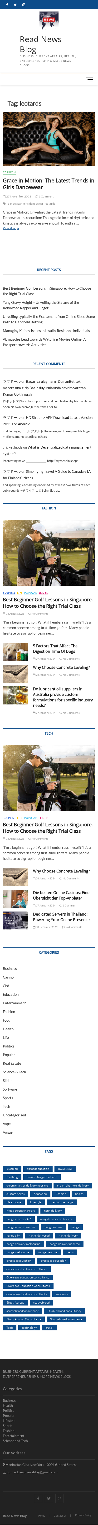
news (70, 1252)
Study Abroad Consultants (23, 1319)
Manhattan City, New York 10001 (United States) (41, 1465)
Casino (8, 977)
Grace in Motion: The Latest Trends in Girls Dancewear (48, 184)
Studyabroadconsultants (66, 1319)
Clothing (12, 1177)
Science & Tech (14, 1072)
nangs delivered (39, 1235)
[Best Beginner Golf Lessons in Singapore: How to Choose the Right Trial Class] (49, 553)
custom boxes (15, 1194)
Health (8, 1029)
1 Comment (46, 196)
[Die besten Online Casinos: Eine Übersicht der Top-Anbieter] (15, 899)
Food (6, 1020)
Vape (7, 1123)
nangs (75, 1227)
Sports (8, 1098)
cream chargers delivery (73, 1185)
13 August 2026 (14, 613)
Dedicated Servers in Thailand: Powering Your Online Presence (61, 917)
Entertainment (14, 1003)
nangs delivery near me (64, 1244)
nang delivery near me (20, 1227)
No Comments (39, 613)
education (40, 1194)
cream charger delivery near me (27, 1185)
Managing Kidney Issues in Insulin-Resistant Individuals (46, 330)
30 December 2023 (46, 927)
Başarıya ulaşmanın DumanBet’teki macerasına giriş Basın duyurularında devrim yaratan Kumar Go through (44, 387)
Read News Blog (41, 44)
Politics (9, 1046)
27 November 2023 (18, 196)
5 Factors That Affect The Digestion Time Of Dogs (55, 648)
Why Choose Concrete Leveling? (61, 667)
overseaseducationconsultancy (26, 1269)
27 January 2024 (45, 712)
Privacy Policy (83, 1515)
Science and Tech (15, 1441)
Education (11, 994)
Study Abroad (15, 1302)
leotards (50, 203)
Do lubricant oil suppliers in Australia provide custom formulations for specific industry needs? (63, 697)
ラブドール (12, 381)
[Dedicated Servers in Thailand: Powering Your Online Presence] (15, 920)
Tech (6, 1106)
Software (10, 1089)
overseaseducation (18, 1260)
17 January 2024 (45, 905)
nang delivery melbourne (56, 1219)
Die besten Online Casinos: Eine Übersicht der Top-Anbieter (61, 895)
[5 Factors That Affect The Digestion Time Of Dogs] (15, 652)
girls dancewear (33, 203)
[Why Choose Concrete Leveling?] (15, 674)
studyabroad (41, 1302)
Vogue (8, 1132)
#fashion (12, 1168)
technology (29, 1327)
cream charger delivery (42, 1177)
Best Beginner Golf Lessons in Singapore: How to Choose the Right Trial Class (48, 602)
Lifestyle (36, 1202)
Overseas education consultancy (27, 1277)
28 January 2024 (45, 674)
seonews (62, 1294)
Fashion (9, 172)
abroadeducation (38, 1168)
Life (19, 592)
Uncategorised (14, 1115)
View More (16, 228)
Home (41, 1515)
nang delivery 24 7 (18, 1219)
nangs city (13, 1235)
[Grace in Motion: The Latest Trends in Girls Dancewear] (49, 139)
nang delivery (53, 1210)
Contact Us (60, 1515)
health (79, 1194)
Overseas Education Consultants (28, 1286)
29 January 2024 (45, 658)
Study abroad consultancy (64, 1311)
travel (49, 1327)
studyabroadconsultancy (22, 1311)
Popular (30, 592)
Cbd (6, 986)
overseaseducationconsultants (26, 1294)
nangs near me (48, 1252)
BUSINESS (65, 1168)
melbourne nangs (62, 1202)
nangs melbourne (17, 1252)
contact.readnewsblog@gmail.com (32, 1472)
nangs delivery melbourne (23, 1244)
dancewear (15, 203)
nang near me (53, 1227)
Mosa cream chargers (20, 1210)
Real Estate (12, 1063)
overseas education (53, 1260)
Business (9, 592)
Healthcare (13, 1202)
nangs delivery (68, 1235)
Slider (43, 592)
